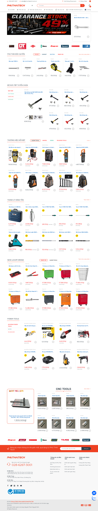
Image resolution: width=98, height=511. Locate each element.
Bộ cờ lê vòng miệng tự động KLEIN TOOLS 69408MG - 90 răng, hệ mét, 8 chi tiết (65, 172)
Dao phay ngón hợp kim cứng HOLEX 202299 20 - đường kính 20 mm (56, 417)
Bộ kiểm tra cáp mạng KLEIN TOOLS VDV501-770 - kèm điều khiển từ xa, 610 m (15, 147)
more (88, 140)
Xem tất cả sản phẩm (84, 54)
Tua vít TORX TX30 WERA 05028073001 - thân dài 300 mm (82, 207)
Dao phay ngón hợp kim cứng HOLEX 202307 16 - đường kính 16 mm (42, 417)
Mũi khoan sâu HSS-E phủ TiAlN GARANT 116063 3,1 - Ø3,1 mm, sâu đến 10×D (49, 232)
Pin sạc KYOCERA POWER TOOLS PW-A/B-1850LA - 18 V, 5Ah (48, 351)
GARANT (10, 204)
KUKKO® (27, 204)
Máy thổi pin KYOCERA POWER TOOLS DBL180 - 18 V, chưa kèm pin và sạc (30, 351)
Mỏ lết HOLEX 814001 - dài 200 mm (81, 17)
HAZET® (10, 229)
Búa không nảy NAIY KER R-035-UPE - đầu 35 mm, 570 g (34, 92)
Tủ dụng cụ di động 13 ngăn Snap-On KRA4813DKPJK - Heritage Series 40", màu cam (15, 291)
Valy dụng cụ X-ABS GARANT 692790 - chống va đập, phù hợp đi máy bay (15, 207)
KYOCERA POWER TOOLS (30, 323)
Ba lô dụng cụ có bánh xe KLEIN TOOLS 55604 (49, 147)
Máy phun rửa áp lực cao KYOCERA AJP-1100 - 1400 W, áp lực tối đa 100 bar (66, 351)
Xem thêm (87, 388)
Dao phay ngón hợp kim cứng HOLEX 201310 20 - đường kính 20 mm (70, 417)
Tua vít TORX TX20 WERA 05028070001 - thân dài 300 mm (49, 207)
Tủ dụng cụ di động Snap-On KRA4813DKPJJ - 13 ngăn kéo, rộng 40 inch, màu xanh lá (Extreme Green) (49, 266)
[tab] (36, 54)
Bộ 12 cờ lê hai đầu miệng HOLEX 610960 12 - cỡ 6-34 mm (28, 61)
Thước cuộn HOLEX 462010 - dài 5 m (56, 61)
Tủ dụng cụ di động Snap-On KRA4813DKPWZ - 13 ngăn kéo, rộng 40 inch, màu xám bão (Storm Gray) (49, 291)
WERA (43, 204)
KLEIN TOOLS (11, 145)
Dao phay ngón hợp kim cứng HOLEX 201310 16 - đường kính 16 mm (85, 417)
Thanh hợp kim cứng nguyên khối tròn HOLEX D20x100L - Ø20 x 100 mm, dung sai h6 (42, 395)
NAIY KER (26, 89)
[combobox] (60, 5)
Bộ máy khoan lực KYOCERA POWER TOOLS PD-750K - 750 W (83, 325)
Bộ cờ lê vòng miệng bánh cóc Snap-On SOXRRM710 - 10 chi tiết (82, 266)
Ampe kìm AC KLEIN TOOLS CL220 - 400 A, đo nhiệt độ (15, 172)
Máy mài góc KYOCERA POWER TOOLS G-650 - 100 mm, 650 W (66, 325)
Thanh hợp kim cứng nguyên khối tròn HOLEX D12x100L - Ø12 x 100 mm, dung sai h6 (20, 416)
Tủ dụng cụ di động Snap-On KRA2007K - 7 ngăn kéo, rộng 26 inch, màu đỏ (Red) (82, 291)
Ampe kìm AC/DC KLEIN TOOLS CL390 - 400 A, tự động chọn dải (32, 147)
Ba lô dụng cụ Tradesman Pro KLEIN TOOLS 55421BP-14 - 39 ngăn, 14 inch (32, 172)
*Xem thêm (87, 199)
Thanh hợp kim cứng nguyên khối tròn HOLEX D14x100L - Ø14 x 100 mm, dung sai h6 (70, 395)
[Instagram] (14, 485)
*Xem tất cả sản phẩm (84, 259)
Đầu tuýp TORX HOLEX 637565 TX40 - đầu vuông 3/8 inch (14, 61)
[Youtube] (21, 485)
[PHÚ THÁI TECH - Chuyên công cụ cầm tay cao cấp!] (16, 5)
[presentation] (7, 46)
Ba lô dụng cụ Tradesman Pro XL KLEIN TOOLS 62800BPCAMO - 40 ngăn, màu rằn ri (49, 172)
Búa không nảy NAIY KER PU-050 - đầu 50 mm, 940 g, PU (84, 115)
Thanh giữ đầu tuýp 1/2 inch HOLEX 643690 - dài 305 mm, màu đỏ (42, 61)
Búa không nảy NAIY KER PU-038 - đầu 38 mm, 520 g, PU (69, 115)
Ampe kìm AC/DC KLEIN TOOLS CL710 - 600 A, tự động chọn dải (82, 147)
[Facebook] (8, 485)
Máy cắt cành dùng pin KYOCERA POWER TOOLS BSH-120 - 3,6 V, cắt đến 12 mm (30, 325)
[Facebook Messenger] (94, 493)
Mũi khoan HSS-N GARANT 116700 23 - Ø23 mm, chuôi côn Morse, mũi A (82, 232)
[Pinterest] (18, 485)
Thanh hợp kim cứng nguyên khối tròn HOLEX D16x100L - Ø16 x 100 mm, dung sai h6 (56, 395)
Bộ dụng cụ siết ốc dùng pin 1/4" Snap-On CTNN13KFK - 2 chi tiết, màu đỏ (15, 266)
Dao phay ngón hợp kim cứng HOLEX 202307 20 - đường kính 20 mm (85, 395)
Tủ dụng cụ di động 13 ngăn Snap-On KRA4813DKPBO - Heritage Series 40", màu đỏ (65, 266)
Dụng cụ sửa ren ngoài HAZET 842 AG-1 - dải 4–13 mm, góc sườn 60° (15, 232)
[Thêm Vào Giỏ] (88, 36)
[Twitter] (11, 485)
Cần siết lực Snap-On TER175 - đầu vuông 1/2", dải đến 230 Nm (32, 291)
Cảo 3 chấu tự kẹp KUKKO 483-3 (32, 207)
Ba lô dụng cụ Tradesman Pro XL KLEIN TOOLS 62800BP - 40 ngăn (82, 172)
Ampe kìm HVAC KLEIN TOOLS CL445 (65, 147)
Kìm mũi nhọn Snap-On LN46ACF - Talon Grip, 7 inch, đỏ (32, 266)
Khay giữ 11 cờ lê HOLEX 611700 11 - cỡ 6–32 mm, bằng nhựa (70, 61)
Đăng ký (86, 448)
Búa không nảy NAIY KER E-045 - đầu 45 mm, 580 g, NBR (84, 92)
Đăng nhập (83, 1)
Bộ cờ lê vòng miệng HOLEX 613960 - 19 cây (84, 61)
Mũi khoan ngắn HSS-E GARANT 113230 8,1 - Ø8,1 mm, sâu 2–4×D (32, 232)
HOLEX (75, 15)
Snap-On (10, 263)
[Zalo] (94, 498)
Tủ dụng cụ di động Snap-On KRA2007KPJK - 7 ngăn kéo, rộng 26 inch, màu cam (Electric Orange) (65, 291)
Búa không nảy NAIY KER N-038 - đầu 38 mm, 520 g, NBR (54, 115)
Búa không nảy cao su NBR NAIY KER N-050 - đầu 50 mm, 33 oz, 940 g (69, 92)
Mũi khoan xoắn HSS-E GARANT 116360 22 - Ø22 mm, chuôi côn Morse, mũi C (65, 232)
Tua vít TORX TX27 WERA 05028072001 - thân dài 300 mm (65, 207)
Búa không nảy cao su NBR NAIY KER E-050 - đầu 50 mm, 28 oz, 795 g (54, 92)
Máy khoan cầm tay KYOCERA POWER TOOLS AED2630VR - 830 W (83, 351)
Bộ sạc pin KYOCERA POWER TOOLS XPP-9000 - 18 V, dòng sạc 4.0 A (48, 325)
